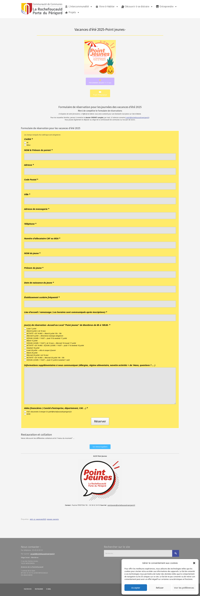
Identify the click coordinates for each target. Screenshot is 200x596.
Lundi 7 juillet (31, 328)
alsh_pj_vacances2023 (38, 519)
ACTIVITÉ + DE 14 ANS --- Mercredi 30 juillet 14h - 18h (45, 357)
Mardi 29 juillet (32, 353)
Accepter (135, 587)
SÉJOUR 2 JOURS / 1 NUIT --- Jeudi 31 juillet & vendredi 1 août (48, 360)
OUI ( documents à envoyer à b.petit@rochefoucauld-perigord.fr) (49, 412)
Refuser (160, 587)
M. (28, 142)
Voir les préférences (184, 587)
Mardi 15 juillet (32, 340)
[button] (194, 562)
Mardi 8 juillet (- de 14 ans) (36, 331)
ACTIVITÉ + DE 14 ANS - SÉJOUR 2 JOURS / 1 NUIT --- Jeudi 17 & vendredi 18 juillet (55, 345)
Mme (28, 145)
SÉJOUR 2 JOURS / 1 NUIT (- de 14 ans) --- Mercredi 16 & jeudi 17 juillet (51, 343)
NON (28, 414)
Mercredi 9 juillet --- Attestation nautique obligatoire (45, 336)
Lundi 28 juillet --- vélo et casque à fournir (41, 350)
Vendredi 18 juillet (33, 348)
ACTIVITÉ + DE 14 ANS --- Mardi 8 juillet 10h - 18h (44, 333)
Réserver (100, 421)
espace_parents (53, 519)
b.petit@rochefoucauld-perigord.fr (137, 117)
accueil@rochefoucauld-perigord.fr (42, 554)
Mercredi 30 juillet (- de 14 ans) (37, 355)
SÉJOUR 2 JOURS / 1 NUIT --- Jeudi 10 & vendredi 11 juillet (47, 338)
